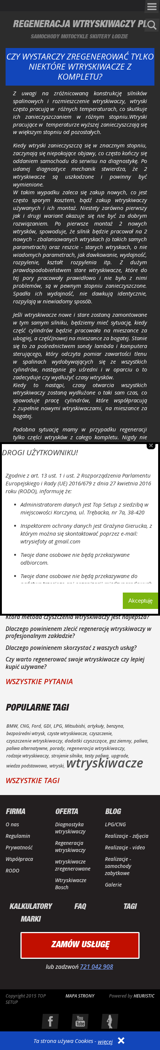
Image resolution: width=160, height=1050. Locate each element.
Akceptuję (140, 600)
